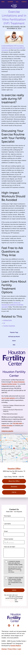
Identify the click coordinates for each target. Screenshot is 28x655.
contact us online (6, 425)
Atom (14, 340)
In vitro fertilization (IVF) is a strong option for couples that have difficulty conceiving (13, 48)
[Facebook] (14, 625)
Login (19, 649)
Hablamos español (7, 431)
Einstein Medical (15, 645)
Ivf (4, 323)
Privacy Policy (16, 570)
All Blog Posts (7, 320)
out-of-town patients (8, 398)
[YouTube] (18, 625)
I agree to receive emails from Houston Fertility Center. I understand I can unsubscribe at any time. (15, 581)
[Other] (9, 625)
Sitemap (4, 649)
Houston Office (14, 468)
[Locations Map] (14, 448)
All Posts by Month (14, 336)
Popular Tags (14, 332)
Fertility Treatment (9, 326)
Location (10, 1)
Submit (14, 590)
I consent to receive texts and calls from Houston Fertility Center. (15, 567)
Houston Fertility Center (9, 384)
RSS (14, 345)
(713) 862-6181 (17, 423)
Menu (3, 1)
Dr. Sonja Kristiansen (18, 382)
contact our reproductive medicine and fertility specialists (12, 305)
